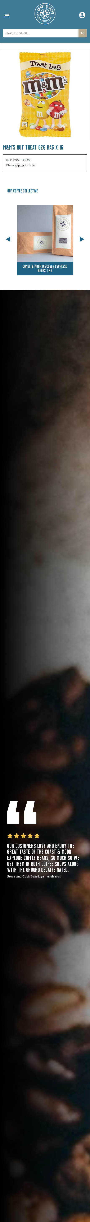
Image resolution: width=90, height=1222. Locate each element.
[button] (82, 238)
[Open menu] (7, 16)
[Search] (82, 33)
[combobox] (40, 33)
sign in (19, 165)
